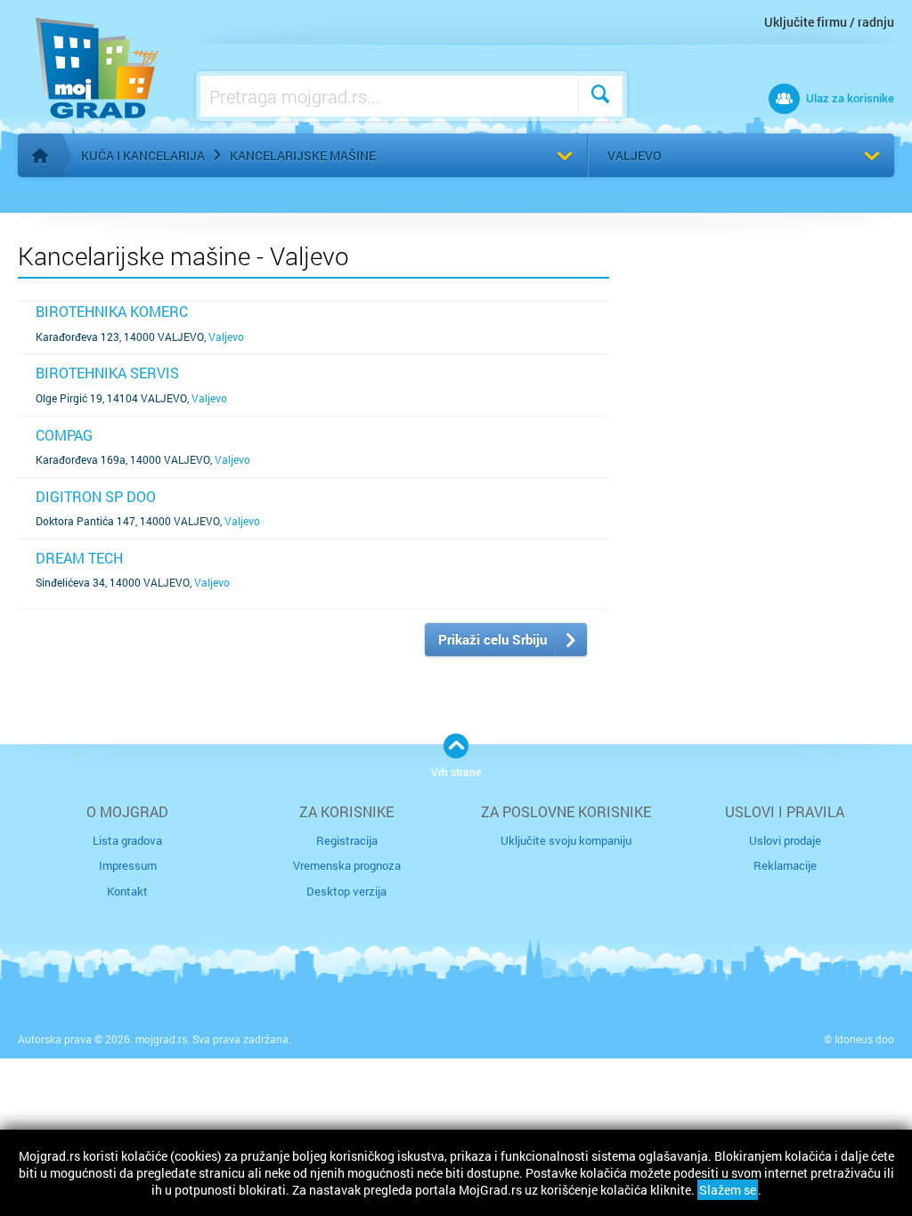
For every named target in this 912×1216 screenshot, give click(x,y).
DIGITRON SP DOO (96, 496)
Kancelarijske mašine (303, 155)
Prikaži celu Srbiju (492, 639)
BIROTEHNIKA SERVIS (107, 372)
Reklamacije (785, 865)
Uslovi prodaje (785, 840)
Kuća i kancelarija (143, 155)
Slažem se (727, 1189)
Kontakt (127, 891)
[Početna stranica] (40, 156)
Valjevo (634, 155)
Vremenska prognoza (347, 865)
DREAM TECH (79, 557)
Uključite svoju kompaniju (566, 840)
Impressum (128, 865)
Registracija (347, 840)
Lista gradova (127, 840)
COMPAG (64, 435)
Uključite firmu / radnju (829, 21)
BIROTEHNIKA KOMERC (112, 311)
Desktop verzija (346, 891)
